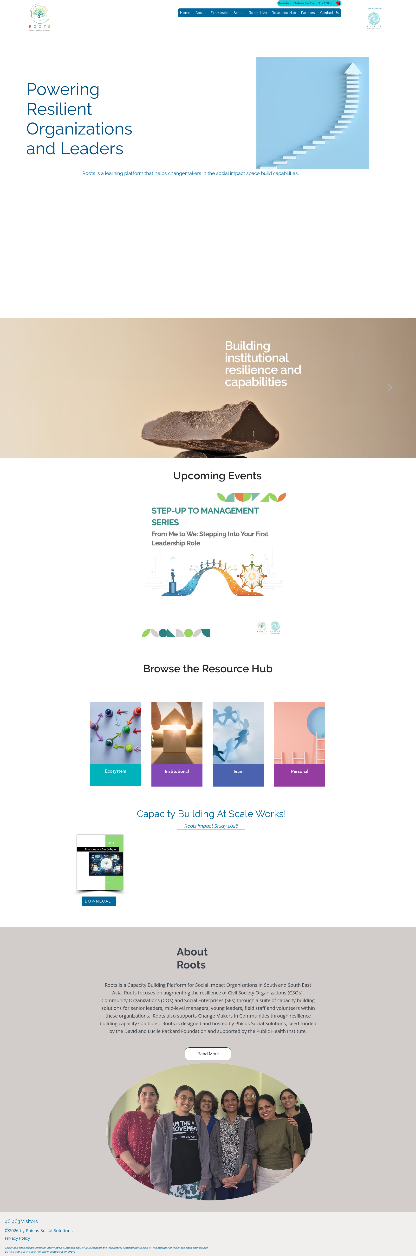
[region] (115, 744)
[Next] (390, 387)
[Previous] (26, 387)
